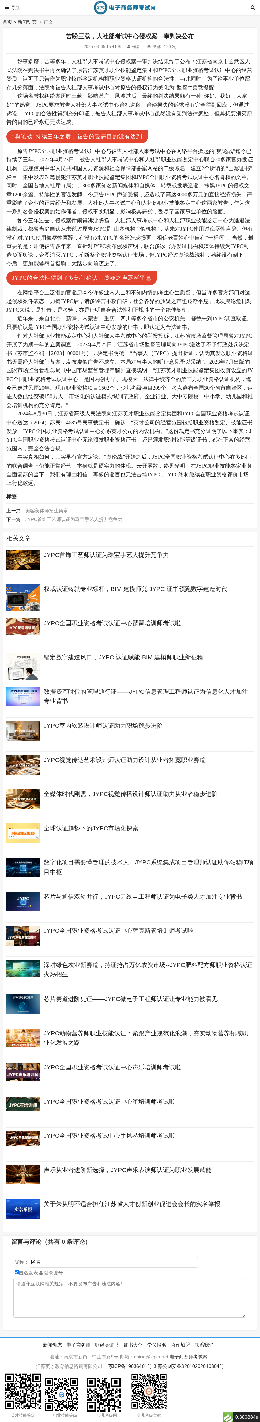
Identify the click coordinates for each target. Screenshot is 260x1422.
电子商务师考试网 (189, 1356)
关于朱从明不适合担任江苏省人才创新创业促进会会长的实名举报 (132, 1204)
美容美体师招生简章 (46, 510)
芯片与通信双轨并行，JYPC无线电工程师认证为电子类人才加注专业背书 (143, 896)
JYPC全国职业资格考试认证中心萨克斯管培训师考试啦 (118, 930)
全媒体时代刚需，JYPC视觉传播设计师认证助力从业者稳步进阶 (131, 794)
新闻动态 (27, 22)
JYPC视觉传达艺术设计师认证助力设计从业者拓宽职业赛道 (124, 760)
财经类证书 (107, 1345)
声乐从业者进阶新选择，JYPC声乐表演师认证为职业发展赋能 (128, 1170)
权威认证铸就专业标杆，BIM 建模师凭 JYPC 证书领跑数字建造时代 (136, 589)
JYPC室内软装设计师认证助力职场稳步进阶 (103, 725)
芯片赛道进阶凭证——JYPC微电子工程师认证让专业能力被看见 (131, 999)
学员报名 (156, 1345)
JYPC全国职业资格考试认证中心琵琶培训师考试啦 (112, 623)
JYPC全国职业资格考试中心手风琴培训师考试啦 (109, 1135)
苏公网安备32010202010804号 (191, 1366)
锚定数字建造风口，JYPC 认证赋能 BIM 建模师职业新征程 (123, 657)
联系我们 (204, 1345)
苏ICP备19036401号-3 (132, 1366)
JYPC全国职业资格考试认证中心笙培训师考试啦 (109, 1101)
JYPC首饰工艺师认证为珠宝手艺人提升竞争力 (74, 519)
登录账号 (53, 1273)
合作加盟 (180, 1345)
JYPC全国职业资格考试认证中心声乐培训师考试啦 (112, 1067)
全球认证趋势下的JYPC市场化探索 (91, 828)
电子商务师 (78, 1345)
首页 (7, 22)
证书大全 (133, 1345)
